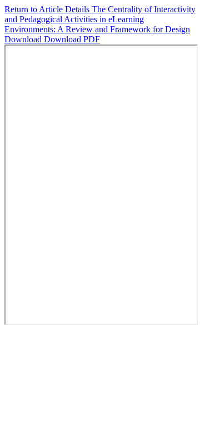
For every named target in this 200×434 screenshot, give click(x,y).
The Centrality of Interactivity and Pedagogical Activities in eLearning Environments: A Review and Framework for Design (100, 19)
